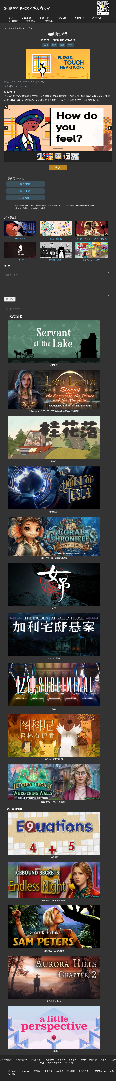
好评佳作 (79, 17)
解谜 (54, 44)
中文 (70, 44)
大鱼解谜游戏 (6, 1059)
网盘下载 (25, 184)
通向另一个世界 (55, 1062)
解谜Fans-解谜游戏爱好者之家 (27, 7)
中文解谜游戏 (37, 1059)
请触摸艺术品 (16, 28)
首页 (6, 28)
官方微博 (71, 1071)
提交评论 (10, 299)
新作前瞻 (13, 20)
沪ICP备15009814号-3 (105, 1071)
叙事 (62, 44)
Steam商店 (26, 197)
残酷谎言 (93, 1059)
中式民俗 (61, 17)
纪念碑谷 (105, 1059)
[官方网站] (40, 81)
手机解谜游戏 (21, 1059)
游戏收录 (60, 1071)
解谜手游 (44, 17)
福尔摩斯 (69, 1062)
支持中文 (96, 17)
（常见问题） (20, 178)
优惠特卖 (48, 20)
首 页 (11, 17)
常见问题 (48, 1071)
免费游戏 (30, 20)
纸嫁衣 (83, 1059)
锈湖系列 (73, 1059)
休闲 (46, 44)
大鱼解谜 (26, 17)
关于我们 (37, 1071)
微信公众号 (83, 1071)
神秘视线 (61, 1059)
